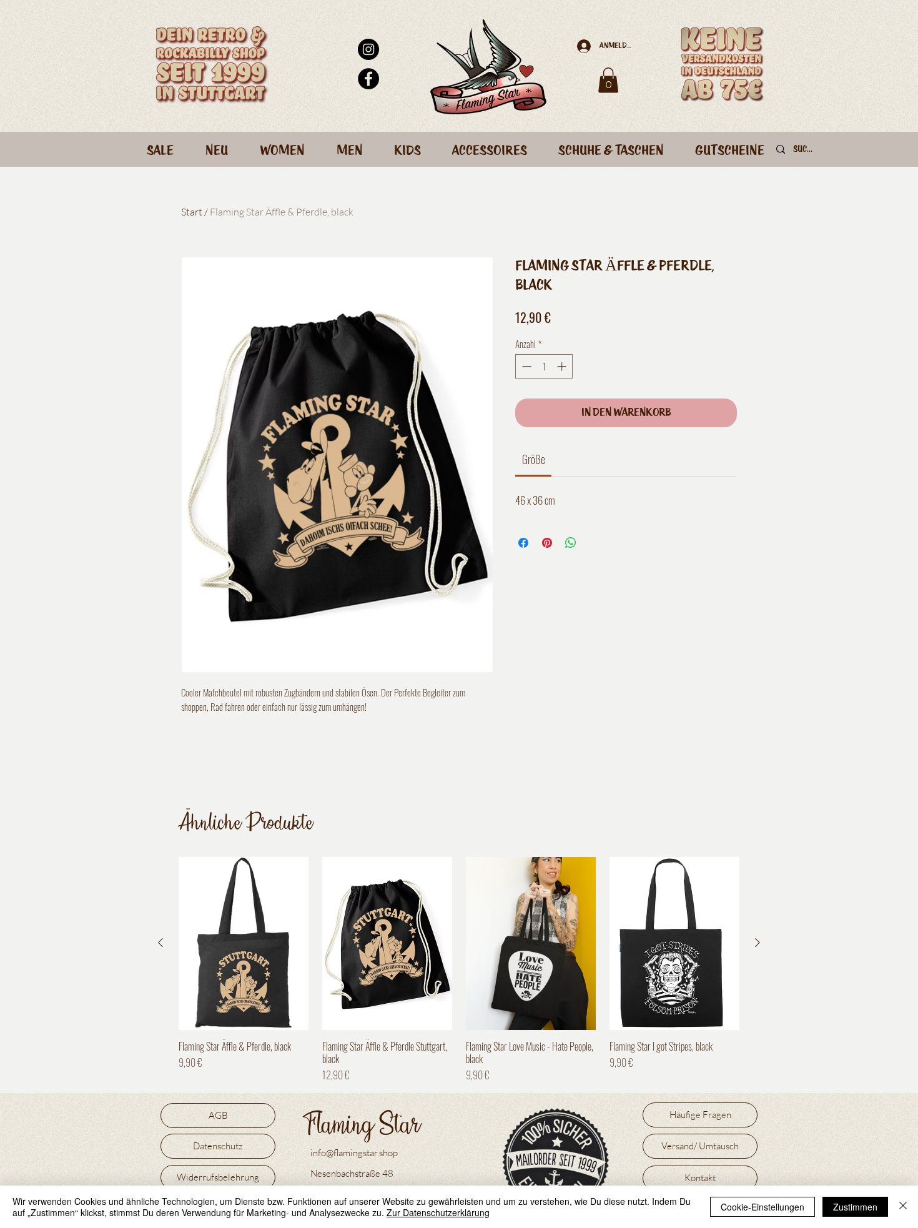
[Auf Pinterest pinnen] (547, 542)
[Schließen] (903, 1207)
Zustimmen (855, 1207)
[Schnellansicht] (243, 943)
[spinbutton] (544, 366)
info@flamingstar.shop (354, 1153)
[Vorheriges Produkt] (160, 942)
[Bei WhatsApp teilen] (570, 542)
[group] (459, 969)
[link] (533, 459)
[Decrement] (525, 366)
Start (191, 211)
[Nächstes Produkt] (757, 942)
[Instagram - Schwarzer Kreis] (368, 49)
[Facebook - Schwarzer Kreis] (368, 78)
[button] (608, 80)
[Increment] (563, 366)
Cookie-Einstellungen (762, 1207)
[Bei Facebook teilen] (523, 542)
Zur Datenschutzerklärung (438, 1212)
